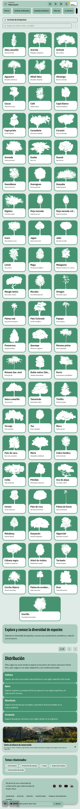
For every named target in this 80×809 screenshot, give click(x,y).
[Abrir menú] (50, 4)
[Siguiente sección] (75, 649)
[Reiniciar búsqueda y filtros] (75, 26)
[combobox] (35, 803)
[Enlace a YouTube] (66, 786)
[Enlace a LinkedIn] (72, 786)
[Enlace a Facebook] (60, 786)
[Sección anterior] (69, 649)
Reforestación (13, 5)
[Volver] (6, 4)
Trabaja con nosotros (57, 796)
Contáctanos (41, 796)
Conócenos (10, 796)
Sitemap (9, 799)
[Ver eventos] (61, 4)
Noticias (20, 796)
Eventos (29, 796)
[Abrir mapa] (55, 4)
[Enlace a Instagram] (54, 786)
